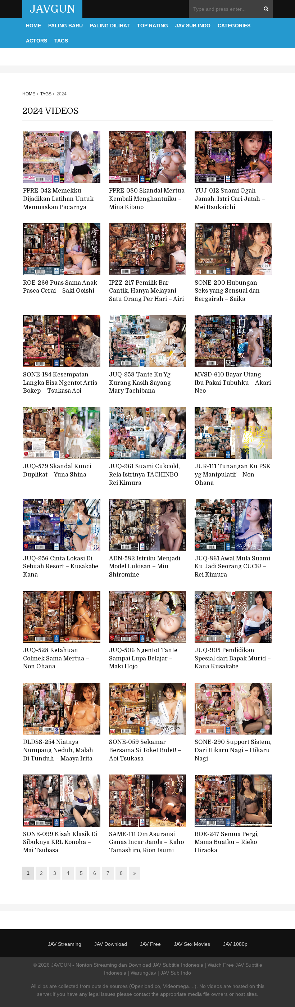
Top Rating (152, 25)
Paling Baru (65, 25)
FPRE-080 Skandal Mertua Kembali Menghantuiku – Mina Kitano (147, 199)
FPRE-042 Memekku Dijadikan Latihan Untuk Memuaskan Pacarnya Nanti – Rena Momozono (58, 203)
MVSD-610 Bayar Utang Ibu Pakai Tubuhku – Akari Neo (233, 382)
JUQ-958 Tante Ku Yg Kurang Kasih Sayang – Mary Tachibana (142, 382)
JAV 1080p (235, 944)
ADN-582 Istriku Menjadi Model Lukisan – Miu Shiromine (144, 566)
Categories (234, 25)
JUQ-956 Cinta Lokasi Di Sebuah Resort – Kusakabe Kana (60, 566)
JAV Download (110, 944)
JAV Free (150, 944)
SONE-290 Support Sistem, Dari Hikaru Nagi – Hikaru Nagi (233, 750)
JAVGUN (52, 9)
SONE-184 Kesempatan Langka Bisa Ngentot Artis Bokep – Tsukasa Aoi (60, 382)
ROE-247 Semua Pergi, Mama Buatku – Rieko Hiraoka (227, 842)
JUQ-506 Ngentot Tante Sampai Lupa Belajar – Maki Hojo (143, 658)
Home (33, 25)
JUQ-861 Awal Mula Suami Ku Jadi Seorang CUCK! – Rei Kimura (232, 566)
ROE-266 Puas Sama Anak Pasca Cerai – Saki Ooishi (60, 287)
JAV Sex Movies (192, 944)
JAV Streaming (64, 944)
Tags (61, 41)
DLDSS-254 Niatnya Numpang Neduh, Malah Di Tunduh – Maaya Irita (58, 750)
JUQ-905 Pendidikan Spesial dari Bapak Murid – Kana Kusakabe (233, 658)
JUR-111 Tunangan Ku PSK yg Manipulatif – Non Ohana (233, 474)
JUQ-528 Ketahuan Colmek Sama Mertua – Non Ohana (56, 658)
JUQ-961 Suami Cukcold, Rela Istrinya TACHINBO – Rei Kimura (146, 474)
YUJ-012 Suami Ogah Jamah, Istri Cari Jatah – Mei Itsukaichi (230, 199)
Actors (36, 41)
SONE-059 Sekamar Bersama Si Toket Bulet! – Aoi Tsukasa (145, 750)
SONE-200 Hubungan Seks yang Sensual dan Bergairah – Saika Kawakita (227, 295)
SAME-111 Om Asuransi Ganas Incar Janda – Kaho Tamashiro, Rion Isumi (146, 842)
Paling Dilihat (110, 25)
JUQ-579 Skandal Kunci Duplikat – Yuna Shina (57, 470)
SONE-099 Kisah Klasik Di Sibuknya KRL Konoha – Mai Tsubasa (60, 842)
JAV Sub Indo (192, 25)
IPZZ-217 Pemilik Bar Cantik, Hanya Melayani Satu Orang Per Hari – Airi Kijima (146, 295)
